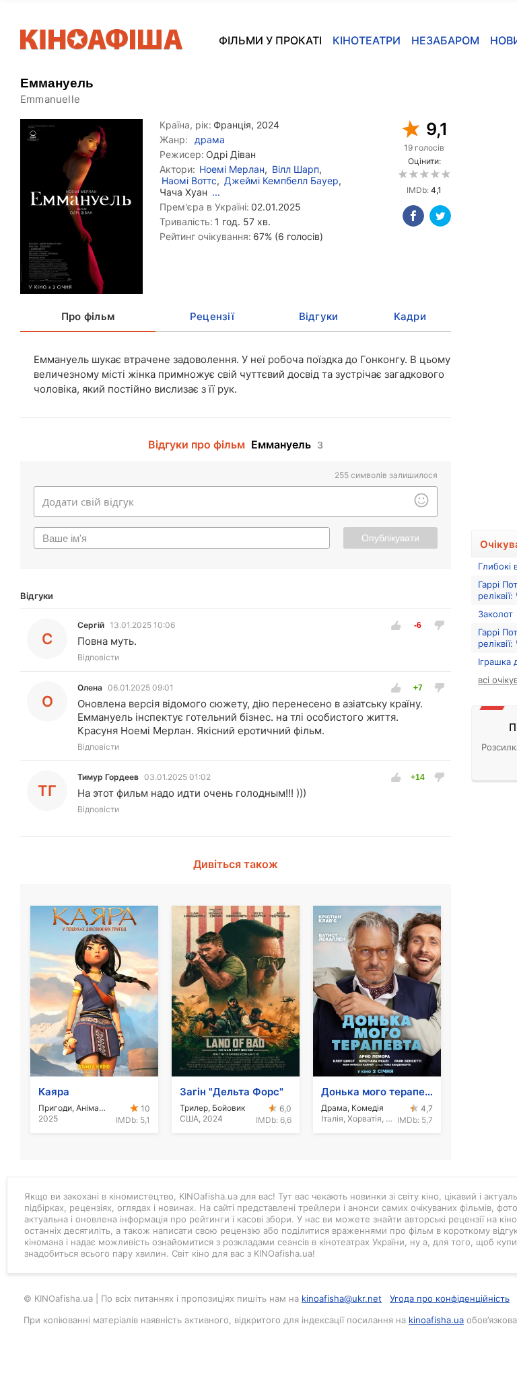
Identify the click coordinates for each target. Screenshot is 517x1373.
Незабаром (445, 40)
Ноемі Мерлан (232, 169)
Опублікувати (390, 538)
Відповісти (98, 657)
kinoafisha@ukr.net (342, 1298)
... (216, 192)
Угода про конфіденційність (450, 1298)
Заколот (495, 614)
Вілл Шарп (295, 169)
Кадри (410, 316)
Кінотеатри (367, 40)
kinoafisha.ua (436, 1320)
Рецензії (212, 316)
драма (210, 139)
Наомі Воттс (189, 180)
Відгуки (319, 316)
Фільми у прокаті (270, 40)
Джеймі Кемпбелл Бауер (281, 180)
